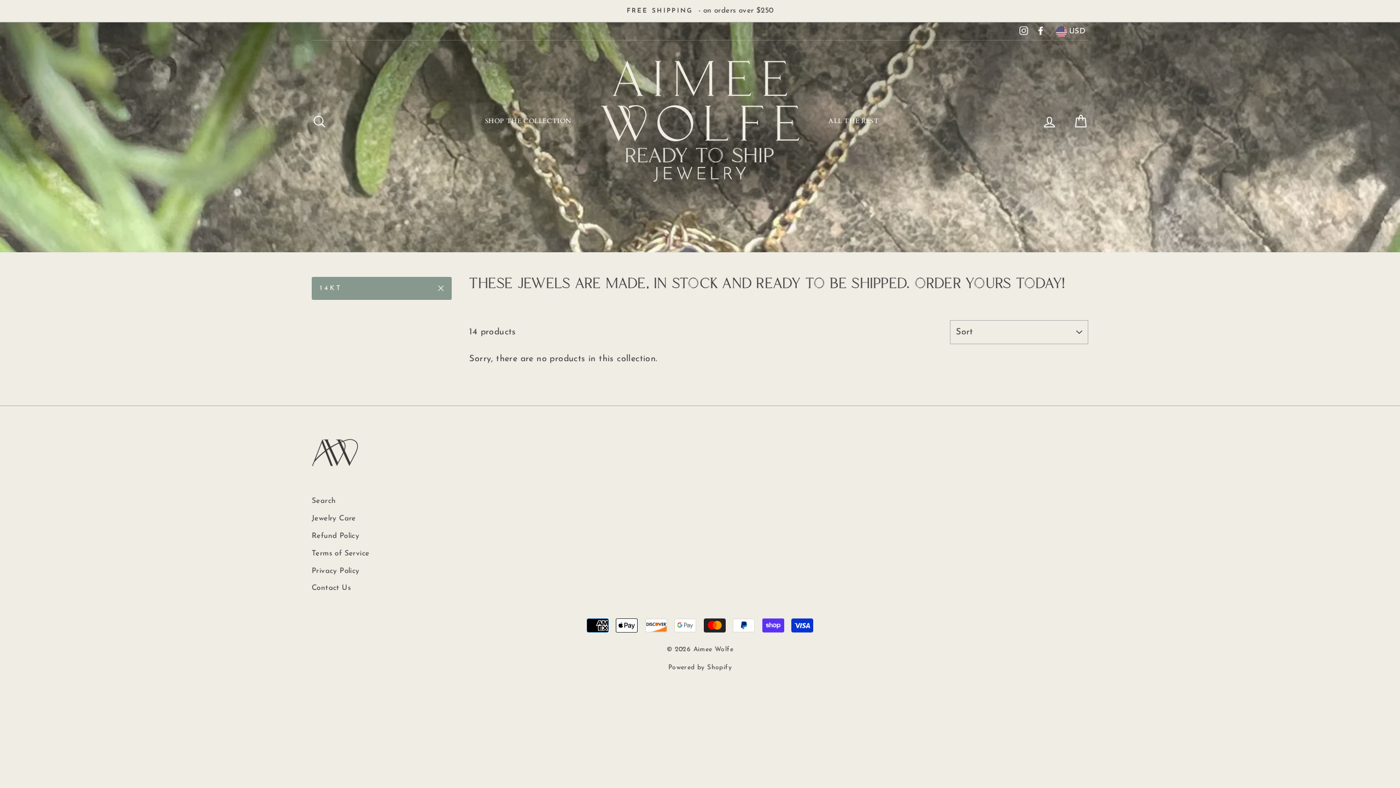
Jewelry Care (334, 518)
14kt (331, 288)
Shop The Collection (528, 121)
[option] (700, 10)
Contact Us (331, 588)
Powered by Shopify (700, 667)
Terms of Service (340, 553)
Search (324, 501)
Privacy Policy (336, 571)
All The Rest (854, 121)
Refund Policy (335, 536)
